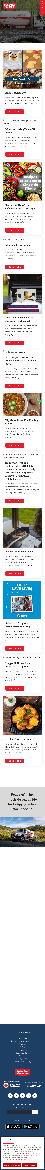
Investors (22, 1050)
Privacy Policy (23, 1159)
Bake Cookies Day (15, 92)
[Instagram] (10, 1095)
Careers (22, 1056)
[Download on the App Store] (13, 1126)
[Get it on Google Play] (31, 1126)
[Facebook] (16, 1095)
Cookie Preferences (10, 1159)
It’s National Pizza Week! (19, 551)
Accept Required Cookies (12, 1165)
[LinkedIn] (22, 1095)
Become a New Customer (22, 1041)
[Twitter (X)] (34, 1095)
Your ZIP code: (22, 1108)
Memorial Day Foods (17, 245)
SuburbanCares (22, 1053)
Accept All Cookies (29, 1165)
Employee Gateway (22, 1062)
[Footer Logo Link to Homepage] (22, 1072)
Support (22, 1044)
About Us (22, 1038)
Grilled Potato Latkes (18, 739)
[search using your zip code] (35, 1112)
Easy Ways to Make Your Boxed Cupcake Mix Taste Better (20, 360)
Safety (22, 1047)
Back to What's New (19, 37)
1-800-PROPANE (33, 1003)
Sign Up (22, 1011)
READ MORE (14, 112)
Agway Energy (22, 1059)
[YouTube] (28, 1095)
